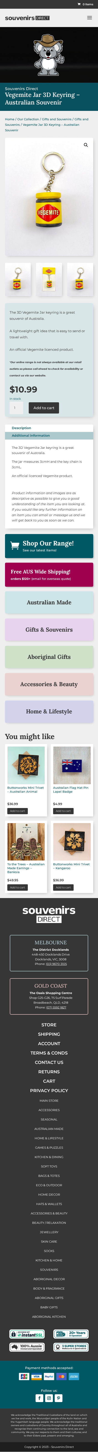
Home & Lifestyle (49, 711)
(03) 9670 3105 (56, 964)
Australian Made (49, 602)
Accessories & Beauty (49, 684)
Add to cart (44, 408)
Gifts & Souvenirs (49, 629)
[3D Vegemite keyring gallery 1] (80, 295)
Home (9, 119)
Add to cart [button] (17, 811)
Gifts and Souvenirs (57, 119)
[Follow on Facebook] (39, 1398)
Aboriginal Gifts (49, 656)
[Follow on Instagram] (49, 1398)
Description (21, 428)
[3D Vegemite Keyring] (18, 295)
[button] (86, 145)
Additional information (31, 435)
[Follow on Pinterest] (58, 1398)
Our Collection (28, 119)
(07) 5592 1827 (56, 1007)
